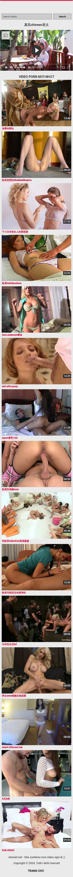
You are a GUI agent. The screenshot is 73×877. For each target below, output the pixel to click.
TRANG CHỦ (36, 870)
